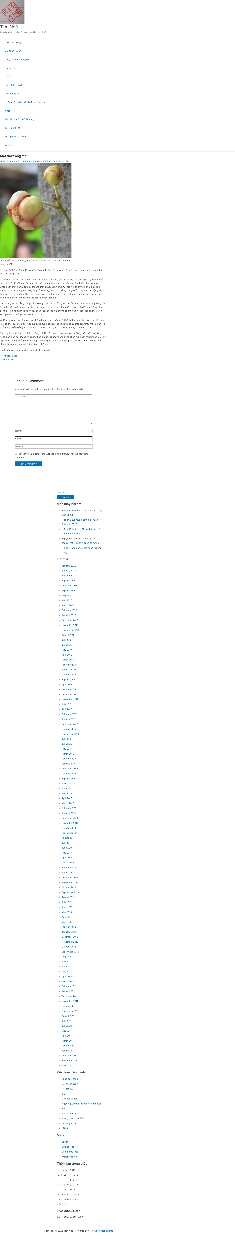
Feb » (67, 1204)
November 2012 (70, 942)
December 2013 (70, 877)
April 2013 (67, 917)
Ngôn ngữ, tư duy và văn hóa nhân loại (25, 102)
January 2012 (69, 991)
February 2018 (69, 689)
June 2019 (67, 645)
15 (71, 1189)
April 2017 (67, 709)
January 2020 (69, 615)
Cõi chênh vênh (13, 51)
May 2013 (67, 912)
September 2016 (70, 734)
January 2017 (69, 719)
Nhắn (8, 110)
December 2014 (70, 818)
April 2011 (67, 1035)
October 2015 (69, 773)
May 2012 (67, 971)
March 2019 (68, 659)
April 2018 (67, 684)
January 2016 (69, 763)
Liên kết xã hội (12, 93)
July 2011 (66, 1021)
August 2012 (68, 956)
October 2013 (69, 887)
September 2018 (70, 679)
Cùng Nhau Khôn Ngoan (17, 59)
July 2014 (67, 843)
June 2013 (67, 907)
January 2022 (69, 570)
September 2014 (70, 833)
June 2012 (67, 966)
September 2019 (70, 630)
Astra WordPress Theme (100, 1230)
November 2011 (70, 1001)
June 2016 (67, 744)
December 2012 (70, 937)
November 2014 (70, 823)
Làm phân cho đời (14, 85)
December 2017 (70, 694)
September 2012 (70, 951)
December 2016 (70, 724)
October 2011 (69, 1006)
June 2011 (67, 1026)
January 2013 (69, 932)
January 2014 (69, 872)
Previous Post (8, 356)
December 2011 (70, 996)
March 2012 (68, 981)
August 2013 (68, 897)
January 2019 (69, 669)
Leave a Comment (9, 161)
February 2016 (69, 758)
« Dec (60, 1204)
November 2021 (70, 575)
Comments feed (70, 1151)
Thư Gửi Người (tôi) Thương (19, 119)
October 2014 (69, 828)
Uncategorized (69, 1123)
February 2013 (69, 927)
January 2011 (68, 1050)
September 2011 (70, 1011)
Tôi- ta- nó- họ (12, 128)
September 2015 (70, 778)
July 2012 (66, 961)
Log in (65, 1142)
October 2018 (69, 674)
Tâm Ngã (9, 26)
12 (61, 1189)
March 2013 (68, 922)
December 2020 (70, 585)
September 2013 (70, 892)
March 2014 (68, 862)
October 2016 (69, 729)
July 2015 (66, 783)
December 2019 (70, 620)
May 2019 (67, 650)
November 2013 (70, 882)
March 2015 (68, 803)
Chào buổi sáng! (13, 42)
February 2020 (69, 610)
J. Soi (7, 76)
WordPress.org (69, 1156)
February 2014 (69, 867)
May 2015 (67, 793)
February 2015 (69, 808)
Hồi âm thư (10, 68)
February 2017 (69, 714)
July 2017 (66, 704)
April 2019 (67, 655)
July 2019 (66, 640)
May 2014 (67, 852)
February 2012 (69, 986)
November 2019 (70, 625)
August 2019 (68, 635)
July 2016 (66, 739)
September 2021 (70, 580)
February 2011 (69, 1045)
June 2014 (67, 847)
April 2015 (67, 798)
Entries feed (68, 1147)
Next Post (6, 359)
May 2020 (67, 600)
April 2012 (67, 976)
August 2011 (68, 1016)
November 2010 (70, 1060)
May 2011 (66, 1031)
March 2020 (68, 605)
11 (58, 1189)
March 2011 (68, 1040)
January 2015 (69, 813)
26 (61, 1199)
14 (68, 1189)
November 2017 (70, 699)
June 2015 (67, 788)
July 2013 (66, 902)
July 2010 (66, 1065)
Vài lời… (9, 145)
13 (65, 1189)
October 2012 (69, 946)
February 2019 (69, 664)
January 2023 (69, 565)
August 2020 (68, 595)
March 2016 (68, 753)
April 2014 (67, 857)
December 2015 (70, 768)
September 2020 (70, 590)
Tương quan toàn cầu (16, 136)
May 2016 (67, 748)
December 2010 (70, 1055)
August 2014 (68, 838)
